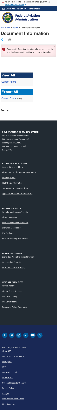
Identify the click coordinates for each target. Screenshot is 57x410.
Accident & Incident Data (12, 167)
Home (5, 28)
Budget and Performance (13, 356)
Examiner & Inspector (11, 227)
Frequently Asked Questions (14, 307)
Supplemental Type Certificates (16, 188)
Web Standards (8, 404)
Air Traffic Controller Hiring (13, 267)
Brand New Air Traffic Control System (18, 257)
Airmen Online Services (12, 291)
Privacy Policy (8, 388)
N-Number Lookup (10, 296)
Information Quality (10, 372)
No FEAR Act (7, 377)
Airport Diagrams (9, 217)
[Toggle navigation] (52, 18)
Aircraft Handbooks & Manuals (15, 212)
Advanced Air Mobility (11, 262)
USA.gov (5, 393)
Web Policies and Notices (13, 398)
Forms (15, 28)
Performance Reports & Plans (15, 238)
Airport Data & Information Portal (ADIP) (19, 172)
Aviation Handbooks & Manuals (15, 222)
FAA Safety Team (9, 301)
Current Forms (8, 82)
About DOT (6, 351)
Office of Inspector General (14, 383)
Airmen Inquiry (8, 285)
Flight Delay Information (12, 183)
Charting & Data (8, 177)
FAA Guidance (8, 233)
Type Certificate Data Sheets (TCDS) (17, 193)
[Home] (21, 18)
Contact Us (7, 150)
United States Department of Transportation (23, 9)
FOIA (4, 367)
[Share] (2, 39)
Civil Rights (7, 361)
